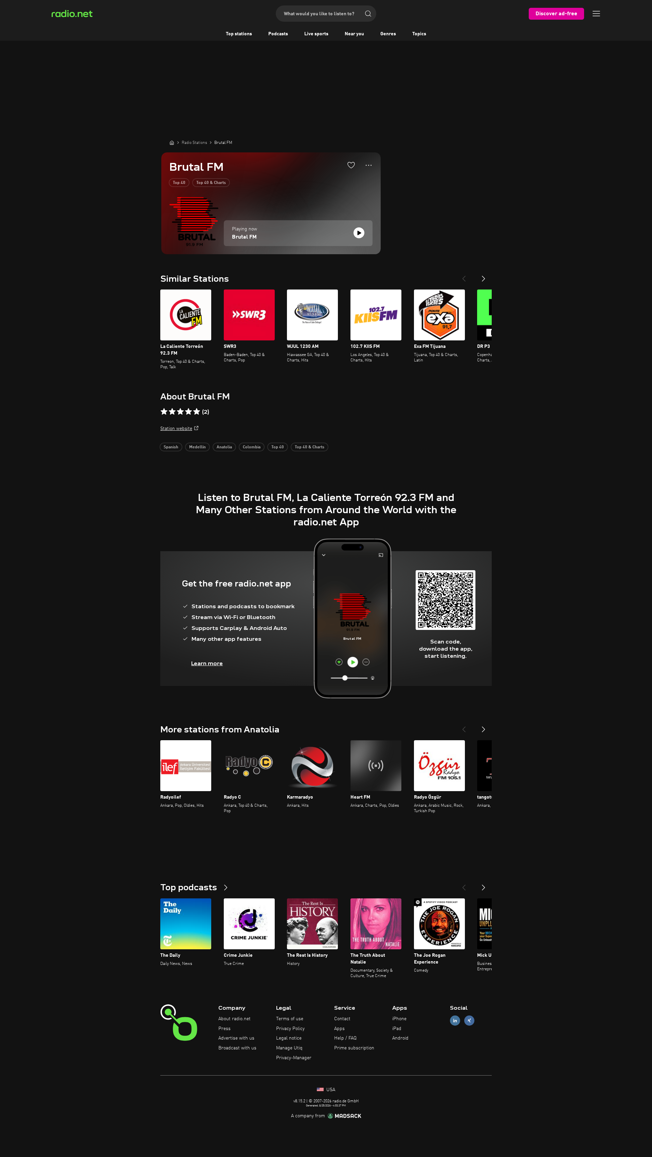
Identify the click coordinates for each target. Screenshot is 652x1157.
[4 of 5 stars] (188, 412)
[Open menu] (596, 14)
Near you (354, 34)
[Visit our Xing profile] (469, 1020)
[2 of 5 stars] (172, 412)
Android (400, 1038)
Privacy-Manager (293, 1058)
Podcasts (278, 34)
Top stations (239, 34)
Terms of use (289, 1018)
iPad (396, 1028)
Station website (176, 428)
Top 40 (179, 183)
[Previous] (464, 276)
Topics (419, 34)
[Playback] (359, 232)
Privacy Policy (290, 1028)
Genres (388, 34)
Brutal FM (244, 237)
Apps (339, 1028)
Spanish (171, 447)
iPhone (399, 1018)
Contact (342, 1018)
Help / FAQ (345, 1038)
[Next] (483, 276)
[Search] (368, 14)
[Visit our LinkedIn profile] (455, 1020)
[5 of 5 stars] (197, 412)
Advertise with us (236, 1038)
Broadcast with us (237, 1048)
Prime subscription (354, 1048)
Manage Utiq (289, 1048)
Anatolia (224, 447)
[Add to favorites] (351, 165)
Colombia (251, 447)
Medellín (197, 447)
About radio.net (234, 1018)
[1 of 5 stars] (164, 412)
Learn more (207, 663)
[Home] (172, 142)
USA (330, 1089)
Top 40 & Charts (211, 183)
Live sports (316, 34)
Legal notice (289, 1038)
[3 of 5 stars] (180, 412)
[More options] (369, 165)
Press (224, 1028)
